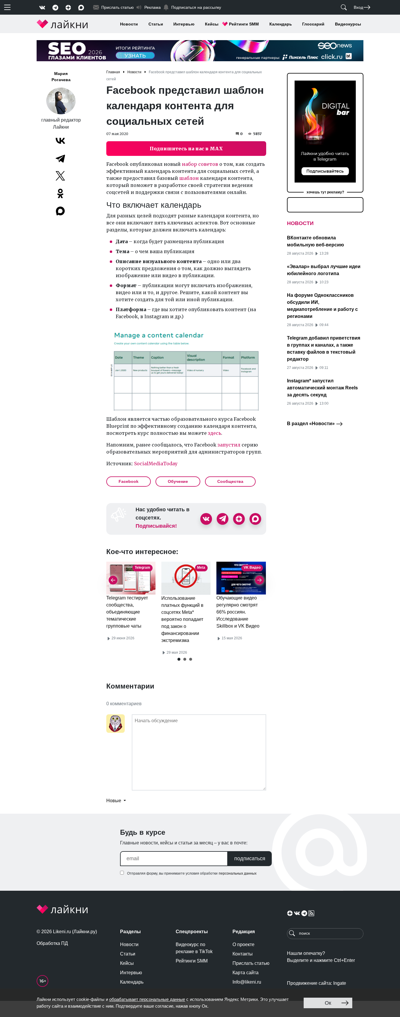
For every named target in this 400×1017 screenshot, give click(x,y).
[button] (178, 659)
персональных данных (238, 873)
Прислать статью (251, 963)
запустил (229, 445)
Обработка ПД (52, 943)
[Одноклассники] (60, 193)
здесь (214, 433)
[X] (60, 176)
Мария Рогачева (61, 76)
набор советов (200, 164)
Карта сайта (246, 972)
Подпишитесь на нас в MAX (186, 148)
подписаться (249, 858)
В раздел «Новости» (311, 423)
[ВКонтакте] (60, 141)
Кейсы (211, 24)
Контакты (243, 953)
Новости (129, 24)
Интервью (183, 24)
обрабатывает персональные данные (147, 999)
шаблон (189, 178)
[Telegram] (60, 158)
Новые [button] (114, 800)
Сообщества (230, 481)
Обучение (178, 481)
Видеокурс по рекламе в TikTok (194, 948)
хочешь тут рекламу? (325, 192)
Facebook (129, 481)
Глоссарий (313, 24)
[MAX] (61, 211)
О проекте (243, 944)
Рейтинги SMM (244, 24)
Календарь (280, 24)
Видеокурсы (348, 24)
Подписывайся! (156, 526)
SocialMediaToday (155, 463)
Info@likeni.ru (247, 981)
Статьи (155, 24)
